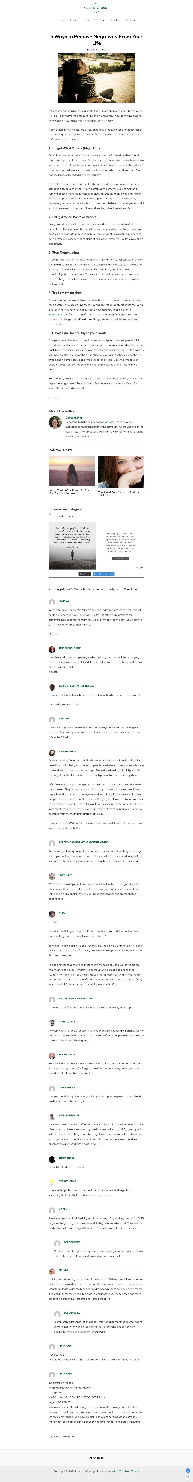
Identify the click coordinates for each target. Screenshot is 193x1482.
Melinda (64, 601)
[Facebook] (90, 1458)
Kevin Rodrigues (69, 1115)
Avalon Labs (107, 421)
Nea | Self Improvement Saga (76, 998)
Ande (62, 912)
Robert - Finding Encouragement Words (83, 842)
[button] (134, 20)
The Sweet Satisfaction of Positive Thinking (118, 493)
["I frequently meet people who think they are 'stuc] (72, 546)
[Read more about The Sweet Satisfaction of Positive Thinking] (121, 471)
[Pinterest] (98, 1458)
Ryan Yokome (67, 1021)
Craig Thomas (67, 1181)
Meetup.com (56, 314)
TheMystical (66, 1158)
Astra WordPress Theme (125, 1471)
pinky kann (65, 1345)
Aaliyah (64, 718)
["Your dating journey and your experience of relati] (120, 546)
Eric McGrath (67, 1054)
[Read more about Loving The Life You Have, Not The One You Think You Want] (72, 470)
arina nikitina (67, 751)
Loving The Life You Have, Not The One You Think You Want (69, 492)
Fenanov (56, 397)
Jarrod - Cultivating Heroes (76, 685)
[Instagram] (102, 1458)
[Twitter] (94, 1458)
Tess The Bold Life (70, 648)
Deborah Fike (67, 1087)
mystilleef (65, 875)
